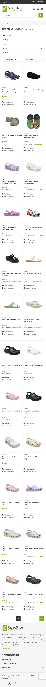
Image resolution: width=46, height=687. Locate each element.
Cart (38, 9)
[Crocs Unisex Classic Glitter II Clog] (34, 534)
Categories (7, 40)
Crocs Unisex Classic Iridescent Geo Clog (9, 182)
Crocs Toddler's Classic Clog (12, 365)
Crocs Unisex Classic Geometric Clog (31, 182)
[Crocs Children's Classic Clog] (34, 396)
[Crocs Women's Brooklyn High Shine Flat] (12, 259)
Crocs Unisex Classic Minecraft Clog (31, 137)
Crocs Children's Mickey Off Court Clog (33, 228)
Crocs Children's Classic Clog (32, 412)
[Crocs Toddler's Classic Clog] (12, 350)
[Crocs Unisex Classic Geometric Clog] (34, 167)
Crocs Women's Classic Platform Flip (32, 320)
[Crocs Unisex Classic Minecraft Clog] (34, 121)
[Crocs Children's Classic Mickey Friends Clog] (12, 75)
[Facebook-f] (4, 683)
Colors (5, 53)
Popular (6, 667)
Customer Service (10, 655)
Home (4, 23)
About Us (6, 659)
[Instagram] (15, 683)
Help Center (6, 2)
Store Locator (9, 663)
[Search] (41, 15)
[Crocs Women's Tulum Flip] (34, 259)
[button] (36, 15)
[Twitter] (9, 683)
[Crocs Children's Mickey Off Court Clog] (34, 213)
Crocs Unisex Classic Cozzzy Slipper (33, 91)
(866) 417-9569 (37, 2)
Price (5, 48)
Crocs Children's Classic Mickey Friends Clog (10, 91)
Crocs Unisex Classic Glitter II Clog (34, 549)
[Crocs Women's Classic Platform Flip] (34, 305)
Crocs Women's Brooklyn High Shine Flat (12, 274)
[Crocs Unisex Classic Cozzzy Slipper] (34, 75)
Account (33, 9)
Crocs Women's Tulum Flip (33, 273)
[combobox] (21, 15)
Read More (6, 649)
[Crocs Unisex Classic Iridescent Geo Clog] (12, 167)
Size (4, 44)
